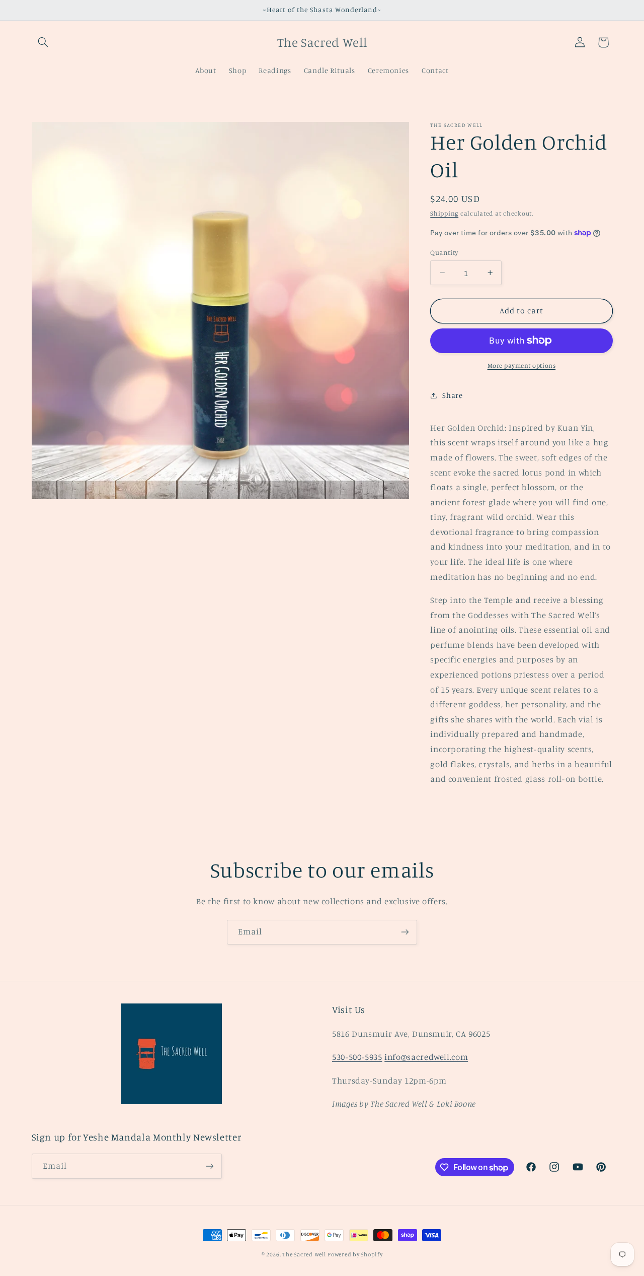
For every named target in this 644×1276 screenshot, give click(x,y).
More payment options (522, 365)
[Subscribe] (405, 932)
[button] (43, 42)
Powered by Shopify (355, 1254)
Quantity (444, 252)
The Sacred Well (304, 1254)
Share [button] (452, 395)
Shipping (444, 213)
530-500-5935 (357, 1057)
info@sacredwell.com (426, 1057)
